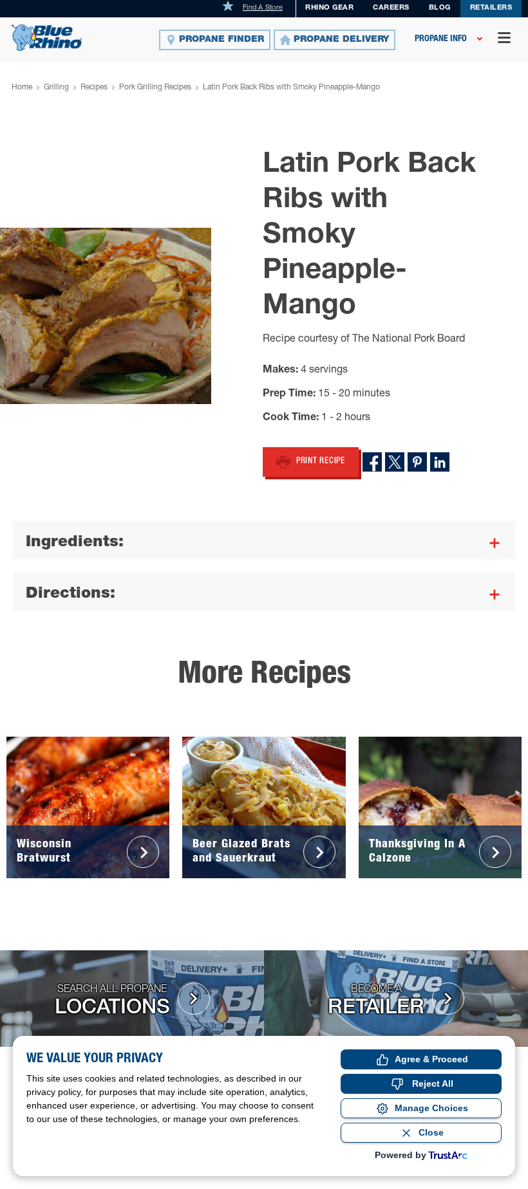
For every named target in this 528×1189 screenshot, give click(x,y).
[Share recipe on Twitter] (394, 462)
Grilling (56, 87)
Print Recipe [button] (320, 461)
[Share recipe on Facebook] (372, 462)
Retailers (491, 8)
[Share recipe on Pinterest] (417, 462)
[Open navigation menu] (504, 39)
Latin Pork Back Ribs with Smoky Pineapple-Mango (291, 87)
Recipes (94, 87)
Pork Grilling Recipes (155, 87)
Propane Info (441, 39)
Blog (440, 8)
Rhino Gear (329, 8)
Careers (391, 8)
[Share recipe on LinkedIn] (439, 462)
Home (22, 87)
